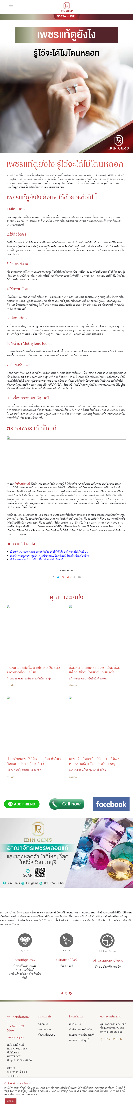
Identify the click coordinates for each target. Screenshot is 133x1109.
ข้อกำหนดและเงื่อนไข (80, 1029)
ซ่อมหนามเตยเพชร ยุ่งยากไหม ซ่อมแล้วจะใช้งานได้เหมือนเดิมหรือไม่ (94, 670)
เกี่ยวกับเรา (75, 1024)
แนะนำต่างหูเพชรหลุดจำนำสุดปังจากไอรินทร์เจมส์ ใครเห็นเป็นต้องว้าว (49, 556)
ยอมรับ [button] (10, 1101)
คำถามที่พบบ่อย (46, 1035)
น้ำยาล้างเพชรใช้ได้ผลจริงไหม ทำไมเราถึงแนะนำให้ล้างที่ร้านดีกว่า (34, 761)
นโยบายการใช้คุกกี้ (79, 1040)
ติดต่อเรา (43, 1024)
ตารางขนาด (44, 1029)
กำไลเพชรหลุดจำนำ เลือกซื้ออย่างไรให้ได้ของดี (36, 559)
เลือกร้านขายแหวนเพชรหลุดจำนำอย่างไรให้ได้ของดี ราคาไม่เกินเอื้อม (49, 552)
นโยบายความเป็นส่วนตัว (82, 1035)
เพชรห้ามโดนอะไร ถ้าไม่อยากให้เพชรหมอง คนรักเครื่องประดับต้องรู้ (95, 761)
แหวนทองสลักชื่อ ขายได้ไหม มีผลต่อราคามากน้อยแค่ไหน (33, 670)
